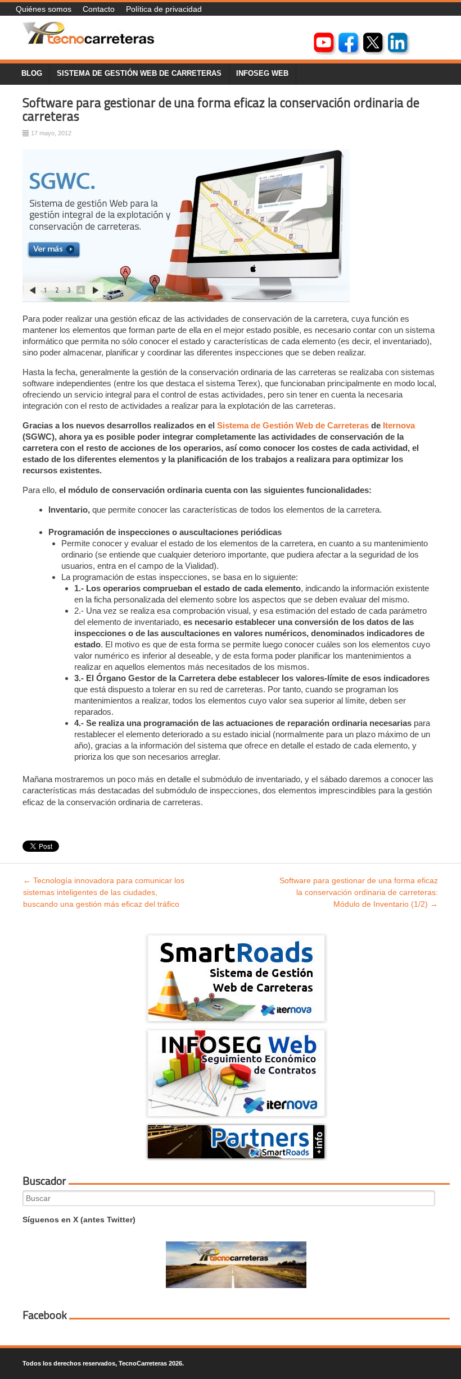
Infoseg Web (262, 73)
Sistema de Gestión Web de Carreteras (293, 425)
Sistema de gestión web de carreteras (139, 73)
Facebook (44, 1315)
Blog (31, 73)
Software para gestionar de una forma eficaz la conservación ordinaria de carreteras (220, 109)
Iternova (399, 425)
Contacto (99, 8)
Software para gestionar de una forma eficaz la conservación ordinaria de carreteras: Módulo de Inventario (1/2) (358, 892)
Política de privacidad (164, 8)
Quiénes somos (43, 8)
